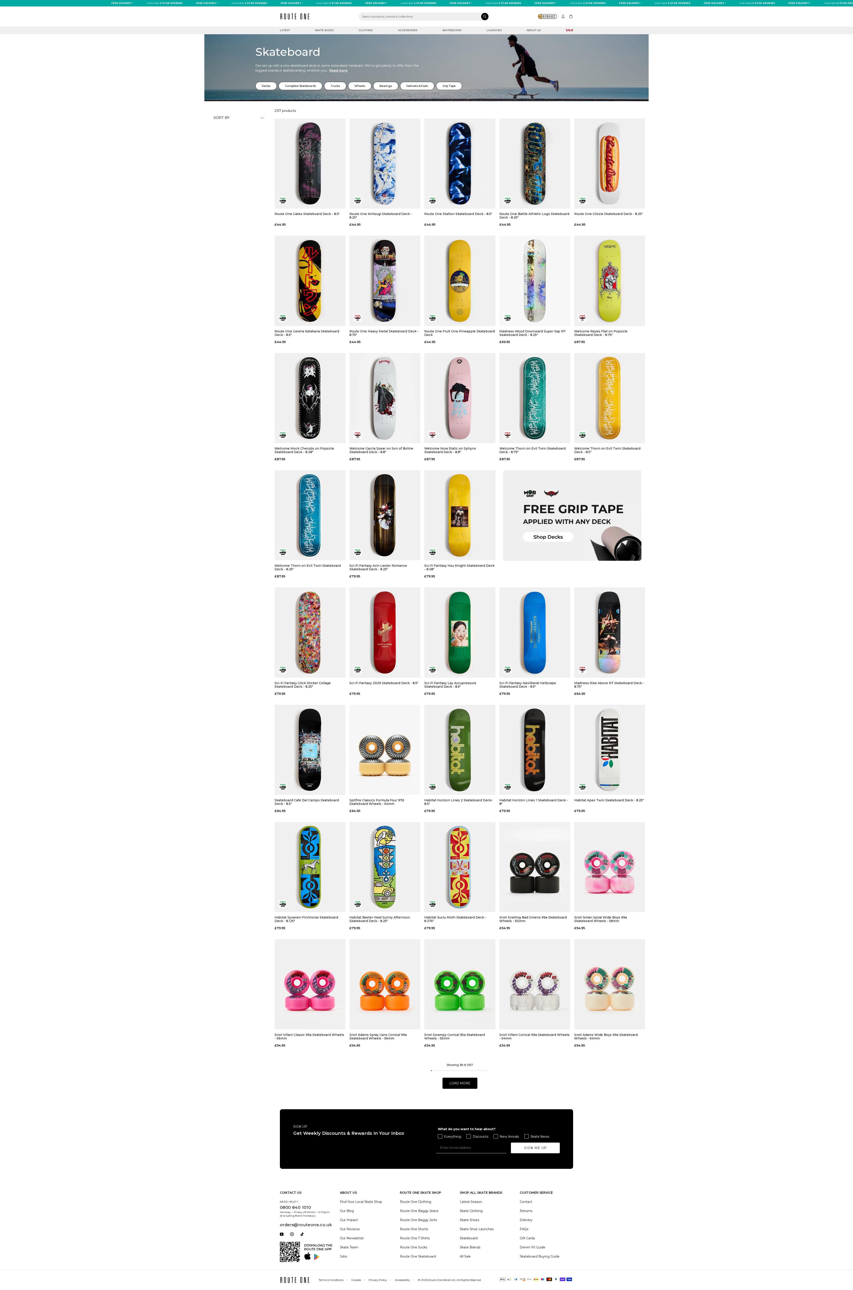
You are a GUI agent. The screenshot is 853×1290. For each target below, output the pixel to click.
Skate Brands (470, 1247)
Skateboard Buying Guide (540, 1256)
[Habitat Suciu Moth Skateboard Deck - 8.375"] (459, 867)
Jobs (343, 1256)
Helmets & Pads (417, 86)
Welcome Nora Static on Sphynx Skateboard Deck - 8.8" (450, 450)
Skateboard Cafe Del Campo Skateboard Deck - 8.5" (307, 802)
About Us (533, 30)
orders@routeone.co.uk (306, 1225)
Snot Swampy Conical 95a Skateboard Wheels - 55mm (454, 1036)
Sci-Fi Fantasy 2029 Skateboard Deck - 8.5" (383, 683)
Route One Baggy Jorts (418, 1220)
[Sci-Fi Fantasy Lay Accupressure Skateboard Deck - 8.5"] (459, 632)
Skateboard (452, 30)
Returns (526, 1211)
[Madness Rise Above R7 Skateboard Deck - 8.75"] (609, 632)
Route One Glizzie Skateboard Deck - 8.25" (608, 214)
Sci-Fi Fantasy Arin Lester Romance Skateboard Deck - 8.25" (378, 567)
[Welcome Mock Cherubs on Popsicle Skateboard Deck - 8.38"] (310, 398)
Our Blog (347, 1211)
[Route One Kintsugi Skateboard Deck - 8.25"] (384, 164)
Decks (266, 86)
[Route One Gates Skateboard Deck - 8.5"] (310, 164)
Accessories (407, 30)
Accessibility (402, 1280)
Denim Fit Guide (532, 1247)
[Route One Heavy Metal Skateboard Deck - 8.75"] (384, 281)
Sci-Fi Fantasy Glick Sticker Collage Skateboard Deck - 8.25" (303, 684)
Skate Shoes (324, 30)
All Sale (465, 1256)
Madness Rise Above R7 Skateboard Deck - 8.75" (609, 684)
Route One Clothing (415, 1202)
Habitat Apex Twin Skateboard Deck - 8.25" (609, 800)
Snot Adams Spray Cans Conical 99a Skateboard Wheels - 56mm (378, 1036)
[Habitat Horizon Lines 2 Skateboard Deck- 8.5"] (459, 750)
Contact (526, 1202)
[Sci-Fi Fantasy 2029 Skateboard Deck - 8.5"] (384, 632)
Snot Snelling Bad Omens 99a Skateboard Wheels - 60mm (533, 919)
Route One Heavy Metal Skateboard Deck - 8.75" (384, 333)
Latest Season (471, 1202)
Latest (285, 30)
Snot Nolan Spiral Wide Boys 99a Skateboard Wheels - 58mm (600, 919)
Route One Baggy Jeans (419, 1211)
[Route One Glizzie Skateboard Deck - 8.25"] (609, 164)
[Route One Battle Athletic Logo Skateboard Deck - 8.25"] (534, 164)
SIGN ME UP (535, 1148)
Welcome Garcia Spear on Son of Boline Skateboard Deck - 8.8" (381, 450)
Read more (338, 70)
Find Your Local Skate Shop (361, 1202)
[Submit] (484, 16)
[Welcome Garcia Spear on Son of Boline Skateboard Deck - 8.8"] (384, 398)
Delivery (526, 1220)
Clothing (366, 30)
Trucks (335, 86)
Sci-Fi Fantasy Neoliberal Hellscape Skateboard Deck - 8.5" (527, 684)
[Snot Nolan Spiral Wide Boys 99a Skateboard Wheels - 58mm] (609, 867)
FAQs (524, 1229)
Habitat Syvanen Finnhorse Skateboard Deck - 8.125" (306, 919)
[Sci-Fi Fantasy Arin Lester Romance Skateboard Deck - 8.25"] (384, 515)
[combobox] (424, 16)
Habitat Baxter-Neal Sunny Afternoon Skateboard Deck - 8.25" (379, 919)
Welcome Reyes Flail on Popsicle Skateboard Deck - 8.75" (601, 333)
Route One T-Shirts (415, 1238)
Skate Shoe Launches (477, 1229)
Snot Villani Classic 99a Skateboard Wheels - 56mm (309, 1036)
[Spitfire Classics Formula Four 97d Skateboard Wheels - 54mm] (384, 750)
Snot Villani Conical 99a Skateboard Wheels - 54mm (534, 1036)
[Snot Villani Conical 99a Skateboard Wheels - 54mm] (534, 984)
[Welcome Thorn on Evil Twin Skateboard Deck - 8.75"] (534, 398)
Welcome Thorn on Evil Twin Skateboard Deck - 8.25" (308, 567)
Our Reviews (350, 1229)
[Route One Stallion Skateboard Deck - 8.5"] (459, 164)
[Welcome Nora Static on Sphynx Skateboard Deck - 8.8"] (459, 398)
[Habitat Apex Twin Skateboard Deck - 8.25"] (609, 750)
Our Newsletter (352, 1238)
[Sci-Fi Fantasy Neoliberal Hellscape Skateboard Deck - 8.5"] (534, 632)
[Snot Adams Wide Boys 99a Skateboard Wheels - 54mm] (609, 984)
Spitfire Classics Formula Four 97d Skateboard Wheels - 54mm (376, 802)
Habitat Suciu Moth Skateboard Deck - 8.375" (455, 919)
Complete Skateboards (300, 86)
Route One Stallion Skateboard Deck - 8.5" (458, 214)
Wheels (360, 86)
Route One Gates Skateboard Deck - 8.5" (307, 214)
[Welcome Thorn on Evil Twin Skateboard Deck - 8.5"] (609, 398)
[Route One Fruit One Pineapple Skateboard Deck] (459, 281)
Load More (459, 1083)
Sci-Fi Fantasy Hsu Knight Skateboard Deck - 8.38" (459, 567)
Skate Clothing (471, 1211)
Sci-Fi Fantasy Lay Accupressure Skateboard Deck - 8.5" (450, 684)
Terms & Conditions (331, 1280)
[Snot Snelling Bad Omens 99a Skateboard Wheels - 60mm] (534, 867)
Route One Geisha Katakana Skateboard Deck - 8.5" (307, 333)
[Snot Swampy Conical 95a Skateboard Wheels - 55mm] (459, 984)
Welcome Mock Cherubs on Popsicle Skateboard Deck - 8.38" (304, 450)
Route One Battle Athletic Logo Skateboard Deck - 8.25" (534, 215)
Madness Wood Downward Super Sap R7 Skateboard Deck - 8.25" (532, 333)
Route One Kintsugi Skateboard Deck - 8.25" (380, 215)
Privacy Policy (378, 1280)
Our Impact (349, 1220)
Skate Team (349, 1247)
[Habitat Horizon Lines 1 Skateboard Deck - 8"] (534, 750)
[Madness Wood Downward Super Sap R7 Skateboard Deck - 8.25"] (534, 281)
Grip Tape (449, 86)
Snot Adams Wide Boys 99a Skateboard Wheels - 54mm (606, 1036)
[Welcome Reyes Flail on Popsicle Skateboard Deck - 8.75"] (609, 281)
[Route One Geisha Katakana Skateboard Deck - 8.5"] (310, 281)
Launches (494, 30)
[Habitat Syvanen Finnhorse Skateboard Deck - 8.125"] (310, 867)
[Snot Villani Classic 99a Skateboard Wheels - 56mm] (310, 984)
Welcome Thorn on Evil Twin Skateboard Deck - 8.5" (607, 450)
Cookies (356, 1280)
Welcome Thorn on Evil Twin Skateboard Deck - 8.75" (532, 450)
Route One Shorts (414, 1229)
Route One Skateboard (418, 1256)
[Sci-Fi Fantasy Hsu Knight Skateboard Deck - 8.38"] (459, 515)
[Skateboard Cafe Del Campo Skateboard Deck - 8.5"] (310, 750)
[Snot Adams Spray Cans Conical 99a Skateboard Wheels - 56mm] (384, 984)
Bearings (386, 86)
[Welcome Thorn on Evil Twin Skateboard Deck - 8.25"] (310, 515)
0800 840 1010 (295, 1207)
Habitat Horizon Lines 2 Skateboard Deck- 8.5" (458, 802)
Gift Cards (527, 1238)
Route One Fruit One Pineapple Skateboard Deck (459, 333)
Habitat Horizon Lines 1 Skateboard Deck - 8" (533, 802)
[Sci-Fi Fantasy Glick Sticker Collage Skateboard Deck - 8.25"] (310, 632)
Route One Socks (413, 1247)
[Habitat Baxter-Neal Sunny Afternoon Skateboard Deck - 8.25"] (384, 867)
